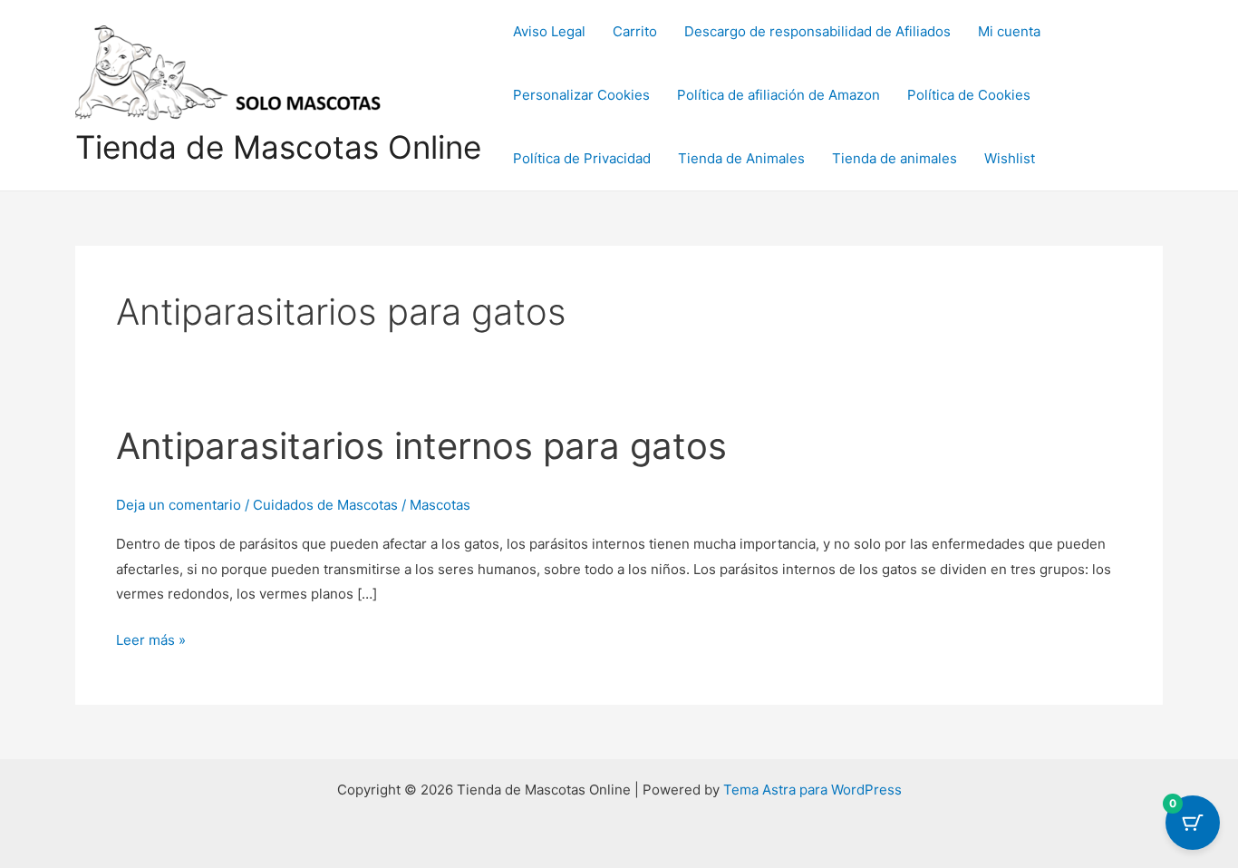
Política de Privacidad (582, 158)
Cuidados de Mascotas (325, 504)
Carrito (635, 31)
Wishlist (1009, 158)
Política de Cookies (968, 94)
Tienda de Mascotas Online (278, 147)
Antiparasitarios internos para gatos (421, 446)
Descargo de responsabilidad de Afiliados (817, 31)
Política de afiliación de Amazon (778, 94)
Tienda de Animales (741, 158)
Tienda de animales (894, 158)
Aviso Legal (549, 31)
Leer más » (151, 638)
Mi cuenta (1009, 31)
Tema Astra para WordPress (812, 789)
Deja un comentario (178, 504)
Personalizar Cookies (581, 94)
